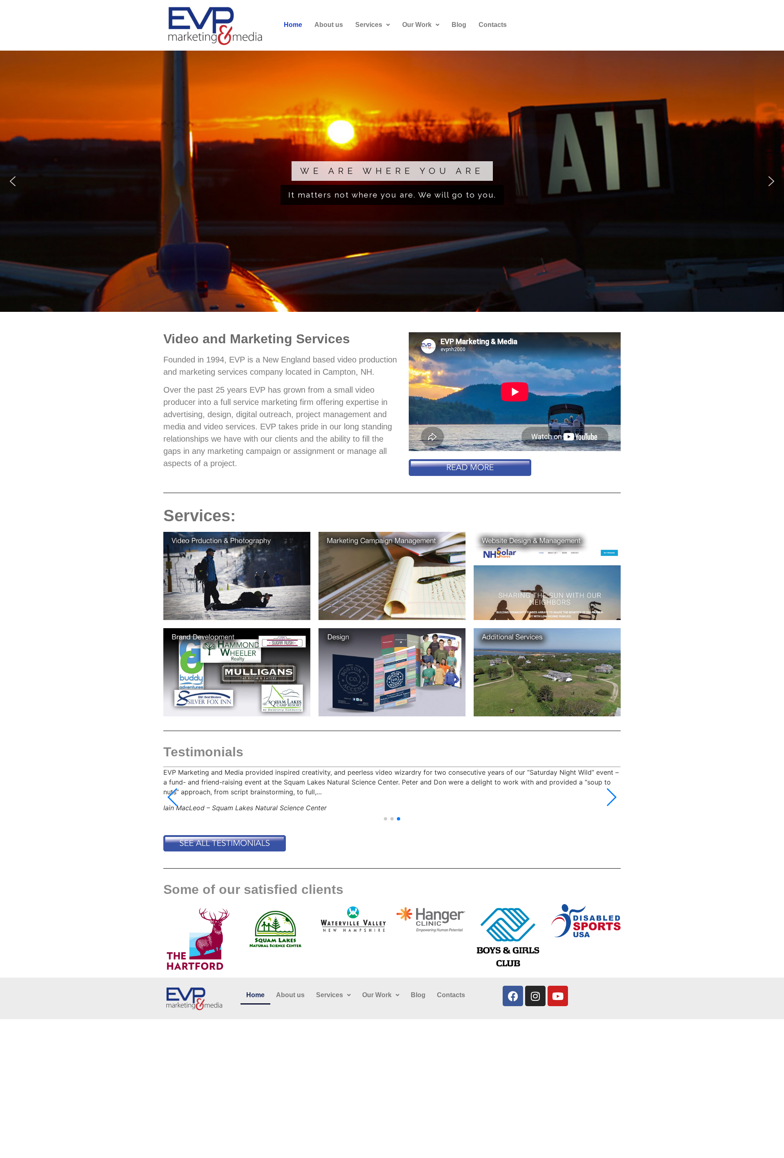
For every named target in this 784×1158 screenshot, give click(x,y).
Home (293, 24)
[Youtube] (558, 996)
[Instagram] (535, 996)
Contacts (493, 24)
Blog (459, 24)
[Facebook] (513, 996)
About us (328, 24)
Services (368, 24)
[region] (392, 181)
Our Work (417, 24)
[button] (372, 25)
